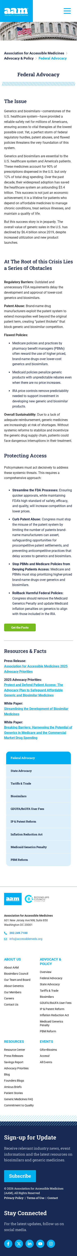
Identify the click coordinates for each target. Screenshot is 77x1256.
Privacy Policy (14, 1198)
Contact (52, 1198)
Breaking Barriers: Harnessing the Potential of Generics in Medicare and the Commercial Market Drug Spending (38, 732)
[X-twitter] (19, 1244)
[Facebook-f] (8, 1244)
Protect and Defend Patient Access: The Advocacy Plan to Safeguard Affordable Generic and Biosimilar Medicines (33, 690)
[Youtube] (40, 1244)
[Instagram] (51, 1244)
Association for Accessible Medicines (34, 53)
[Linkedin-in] (29, 1244)
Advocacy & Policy (19, 58)
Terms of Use (35, 1198)
